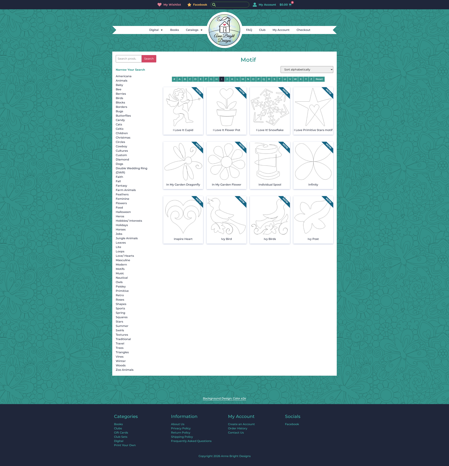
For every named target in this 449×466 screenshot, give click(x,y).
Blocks (120, 102)
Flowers (121, 203)
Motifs (120, 269)
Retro (120, 295)
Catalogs (192, 30)
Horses (121, 229)
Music (120, 273)
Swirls (120, 330)
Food (119, 207)
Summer (122, 326)
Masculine (123, 260)
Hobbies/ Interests (129, 220)
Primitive (122, 291)
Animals (121, 80)
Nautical (122, 277)
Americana (124, 76)
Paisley (121, 286)
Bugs (119, 111)
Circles (120, 142)
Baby (119, 85)
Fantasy (121, 185)
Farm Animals (126, 190)
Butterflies (123, 115)
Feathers (122, 194)
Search (149, 58)
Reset (319, 79)
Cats (119, 124)
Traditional (123, 339)
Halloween (123, 212)
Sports (120, 308)
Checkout (303, 30)
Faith (119, 177)
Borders (121, 107)
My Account (281, 30)
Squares (122, 317)
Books (174, 30)
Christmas (123, 137)
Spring (120, 312)
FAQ (249, 30)
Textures (122, 334)
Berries (121, 93)
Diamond (122, 159)
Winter (121, 361)
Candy (120, 120)
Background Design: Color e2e (224, 398)
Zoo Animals (124, 369)
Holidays (122, 225)
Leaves (121, 242)
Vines (119, 356)
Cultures (122, 150)
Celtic (120, 128)
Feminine (122, 198)
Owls (119, 282)
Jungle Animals (127, 238)
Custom (121, 155)
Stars (119, 321)
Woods (121, 365)
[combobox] (230, 5)
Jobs (119, 234)
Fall (118, 181)
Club (262, 30)
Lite (118, 247)
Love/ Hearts (125, 255)
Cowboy (121, 146)
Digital (154, 30)
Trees (119, 348)
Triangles (122, 352)
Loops (120, 251)
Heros (120, 216)
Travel (120, 343)
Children (122, 133)
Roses (120, 299)
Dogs (119, 164)
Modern (121, 264)
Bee (118, 89)
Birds (119, 98)
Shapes (121, 304)
